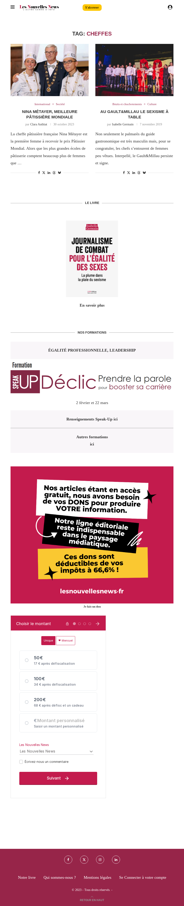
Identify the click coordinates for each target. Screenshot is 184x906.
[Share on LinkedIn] (49, 173)
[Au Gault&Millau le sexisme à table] (134, 70)
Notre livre (27, 877)
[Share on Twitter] (43, 173)
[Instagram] (100, 860)
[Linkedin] (116, 860)
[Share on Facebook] (39, 173)
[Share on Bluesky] (59, 173)
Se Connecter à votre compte (142, 877)
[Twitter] (84, 860)
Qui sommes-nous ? (60, 877)
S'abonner (92, 7)
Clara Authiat (38, 124)
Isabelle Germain (123, 124)
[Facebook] (68, 860)
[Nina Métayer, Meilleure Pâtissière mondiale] (50, 70)
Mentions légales (97, 877)
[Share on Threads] (54, 173)
